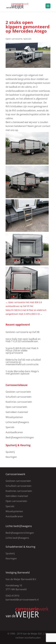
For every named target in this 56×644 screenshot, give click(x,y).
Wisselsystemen (14, 417)
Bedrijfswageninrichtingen (20, 437)
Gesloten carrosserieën (18, 391)
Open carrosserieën (16, 406)
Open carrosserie (14, 38)
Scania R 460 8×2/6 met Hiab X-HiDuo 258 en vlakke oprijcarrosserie (22, 350)
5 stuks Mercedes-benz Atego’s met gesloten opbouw (22, 372)
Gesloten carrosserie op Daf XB (22, 332)
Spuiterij (10, 451)
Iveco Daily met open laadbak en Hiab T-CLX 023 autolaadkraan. (23, 340)
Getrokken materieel (17, 412)
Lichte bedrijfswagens (17, 422)
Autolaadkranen (14, 432)
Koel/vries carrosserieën (19, 401)
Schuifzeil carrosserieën (18, 396)
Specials (27, 38)
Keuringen (11, 457)
